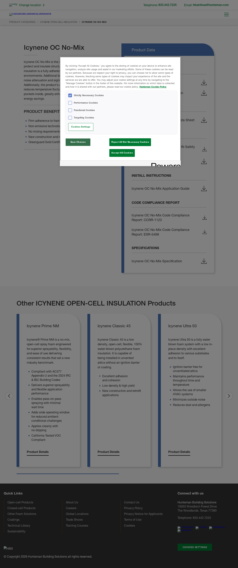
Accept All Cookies (122, 152)
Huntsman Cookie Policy (152, 86)
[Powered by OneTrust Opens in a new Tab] (165, 163)
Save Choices (78, 142)
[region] (120, 111)
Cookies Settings (80, 126)
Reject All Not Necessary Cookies (130, 142)
